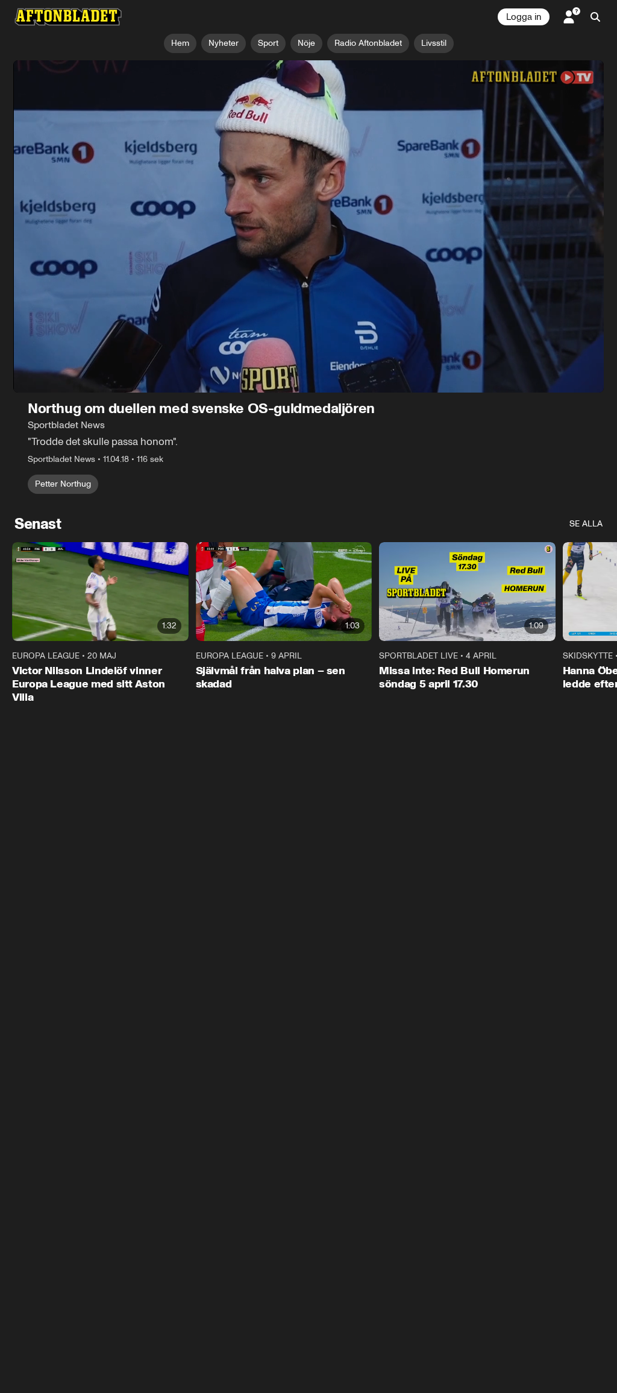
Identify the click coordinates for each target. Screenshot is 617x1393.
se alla (586, 524)
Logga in (523, 16)
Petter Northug (63, 484)
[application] (308, 226)
